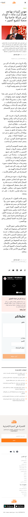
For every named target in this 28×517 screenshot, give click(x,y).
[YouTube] (11, 452)
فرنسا (25, 478)
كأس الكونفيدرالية (23, 467)
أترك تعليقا (14, 356)
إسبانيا (25, 474)
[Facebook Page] (17, 452)
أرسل (14, 440)
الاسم (22, 341)
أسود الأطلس (23, 460)
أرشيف (25, 495)
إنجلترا (25, 473)
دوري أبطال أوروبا (23, 469)
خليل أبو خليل (16, 54)
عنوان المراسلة (20, 348)
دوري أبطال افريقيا (22, 465)
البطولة (24, 8)
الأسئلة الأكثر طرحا (22, 488)
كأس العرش (24, 464)
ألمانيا (25, 480)
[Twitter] (14, 452)
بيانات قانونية (23, 492)
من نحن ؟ (24, 486)
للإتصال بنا (24, 493)
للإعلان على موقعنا (22, 490)
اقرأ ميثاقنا (22, 309)
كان (25, 458)
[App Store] (19, 506)
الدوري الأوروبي (23, 471)
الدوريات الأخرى (23, 482)
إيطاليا (25, 476)
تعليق (22, 322)
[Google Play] (9, 506)
